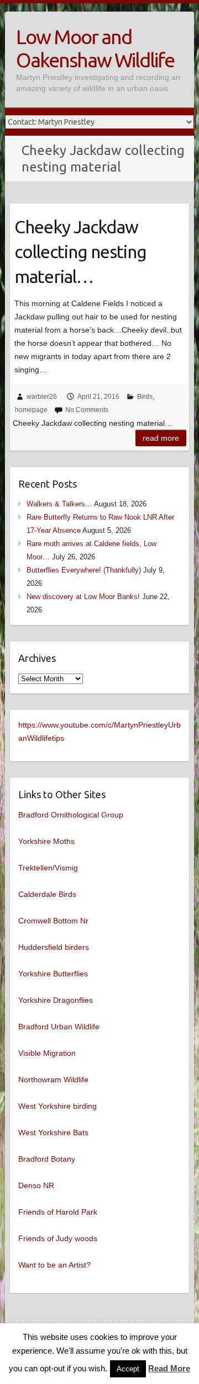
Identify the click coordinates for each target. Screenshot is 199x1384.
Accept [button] (128, 1369)
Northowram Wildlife (53, 1079)
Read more (161, 438)
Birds (145, 396)
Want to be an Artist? (54, 1264)
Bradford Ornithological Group (70, 814)
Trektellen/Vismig (48, 867)
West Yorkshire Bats (53, 1132)
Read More (169, 1368)
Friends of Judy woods (57, 1238)
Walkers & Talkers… (59, 504)
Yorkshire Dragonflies (55, 1000)
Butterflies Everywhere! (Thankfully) (84, 570)
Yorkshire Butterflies (53, 973)
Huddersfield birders (53, 947)
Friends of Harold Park (57, 1211)
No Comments (86, 410)
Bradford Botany (46, 1159)
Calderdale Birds (47, 894)
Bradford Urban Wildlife (59, 1026)
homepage (31, 410)
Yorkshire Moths (46, 841)
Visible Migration (47, 1053)
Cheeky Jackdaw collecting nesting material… (80, 251)
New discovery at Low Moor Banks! (83, 596)
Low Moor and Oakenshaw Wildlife (95, 48)
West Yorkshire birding (57, 1106)
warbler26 (42, 396)
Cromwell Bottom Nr (53, 920)
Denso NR (36, 1185)
